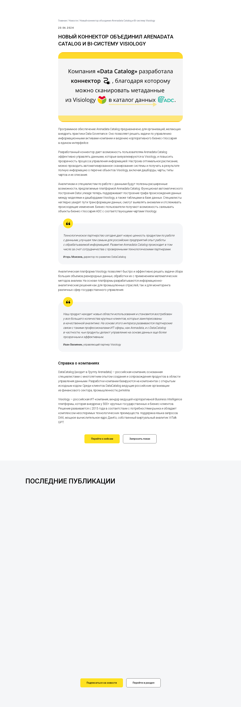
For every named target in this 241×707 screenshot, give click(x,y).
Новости (73, 20)
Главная (62, 20)
